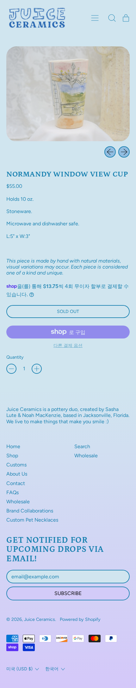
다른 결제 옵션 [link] (68, 345)
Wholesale (18, 502)
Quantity (15, 357)
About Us (16, 474)
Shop (12, 456)
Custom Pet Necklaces (32, 520)
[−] (11, 369)
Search (82, 446)
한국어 (52, 669)
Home (13, 446)
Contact (15, 483)
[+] (37, 369)
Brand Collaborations (29, 511)
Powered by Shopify (80, 619)
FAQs (12, 492)
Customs (16, 465)
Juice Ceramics (39, 619)
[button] (112, 18)
